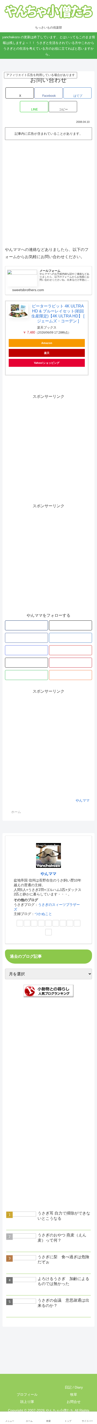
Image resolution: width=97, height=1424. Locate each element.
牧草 (73, 1394)
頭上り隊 (26, 1402)
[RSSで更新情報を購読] (70, 675)
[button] (63, 106)
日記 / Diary (73, 1387)
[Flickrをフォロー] (26, 663)
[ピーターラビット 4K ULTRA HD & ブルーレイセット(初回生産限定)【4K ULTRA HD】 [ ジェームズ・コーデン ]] (18, 311)
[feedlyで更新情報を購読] (26, 675)
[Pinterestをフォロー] (70, 663)
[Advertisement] (48, 192)
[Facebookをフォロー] (26, 638)
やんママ (48, 874)
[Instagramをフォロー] (26, 650)
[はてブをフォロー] (70, 638)
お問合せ (73, 1402)
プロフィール (27, 1394)
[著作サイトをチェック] (26, 625)
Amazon (46, 342)
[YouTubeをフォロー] (70, 650)
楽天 (46, 352)
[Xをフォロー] (70, 625)
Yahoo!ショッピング (46, 362)
